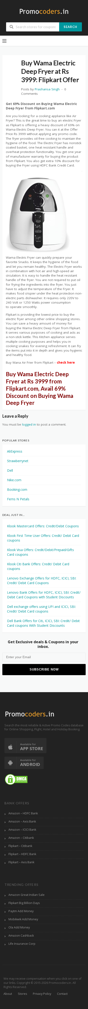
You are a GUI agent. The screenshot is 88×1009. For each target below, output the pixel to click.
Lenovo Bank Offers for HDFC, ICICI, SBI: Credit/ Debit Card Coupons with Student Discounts (43, 594)
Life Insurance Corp (21, 944)
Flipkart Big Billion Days (24, 903)
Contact (62, 994)
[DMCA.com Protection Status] (16, 779)
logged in (29, 424)
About (8, 994)
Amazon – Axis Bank (22, 821)
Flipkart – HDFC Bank (22, 854)
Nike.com (14, 480)
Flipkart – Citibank (20, 846)
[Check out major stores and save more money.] (44, 11)
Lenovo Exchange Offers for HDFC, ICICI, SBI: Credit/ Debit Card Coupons (41, 580)
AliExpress (14, 451)
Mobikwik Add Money (23, 919)
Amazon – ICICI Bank (22, 830)
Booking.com (17, 489)
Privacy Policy (42, 994)
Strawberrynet (17, 461)
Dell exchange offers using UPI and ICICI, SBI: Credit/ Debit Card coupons (41, 608)
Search (70, 27)
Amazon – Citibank (21, 838)
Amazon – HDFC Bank (23, 813)
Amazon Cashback (21, 936)
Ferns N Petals (18, 499)
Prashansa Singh (47, 89)
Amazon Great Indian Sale (26, 895)
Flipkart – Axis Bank (21, 862)
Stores (22, 994)
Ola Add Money (19, 927)
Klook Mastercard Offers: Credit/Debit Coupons (43, 526)
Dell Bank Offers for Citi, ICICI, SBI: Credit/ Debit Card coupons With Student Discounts (43, 623)
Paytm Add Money (21, 911)
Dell (10, 470)
